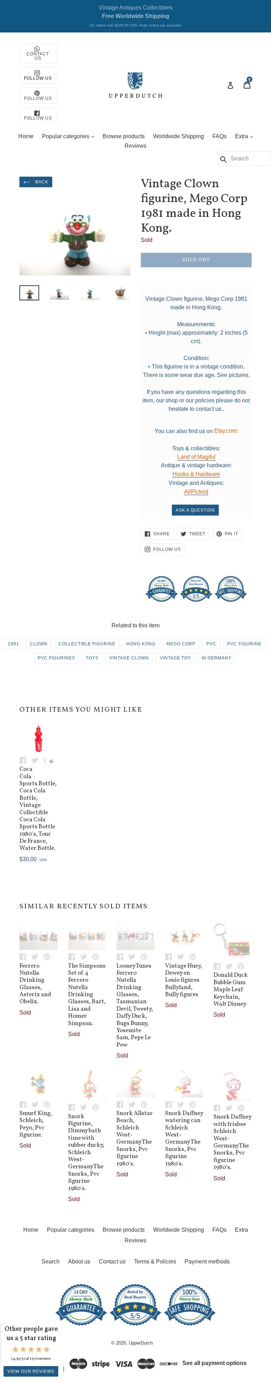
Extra (246, 136)
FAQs (219, 136)
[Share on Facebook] (25, 760)
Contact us (112, 1262)
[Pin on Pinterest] (48, 956)
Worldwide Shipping (178, 136)
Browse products (124, 136)
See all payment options (214, 1363)
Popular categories (70, 136)
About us (79, 1262)
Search (51, 1262)
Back (41, 181)
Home (26, 136)
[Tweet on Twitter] (37, 760)
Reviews (135, 146)
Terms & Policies (155, 1262)
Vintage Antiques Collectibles (135, 16)
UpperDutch (141, 1343)
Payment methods (207, 1262)
